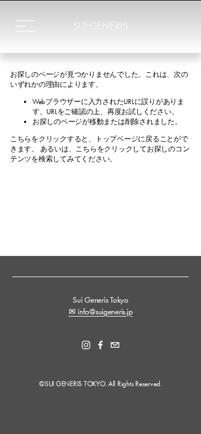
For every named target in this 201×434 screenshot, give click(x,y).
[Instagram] (86, 345)
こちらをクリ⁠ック (38, 139)
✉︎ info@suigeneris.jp (101, 312)
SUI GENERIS (100, 26)
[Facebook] (100, 345)
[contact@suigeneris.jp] (115, 345)
